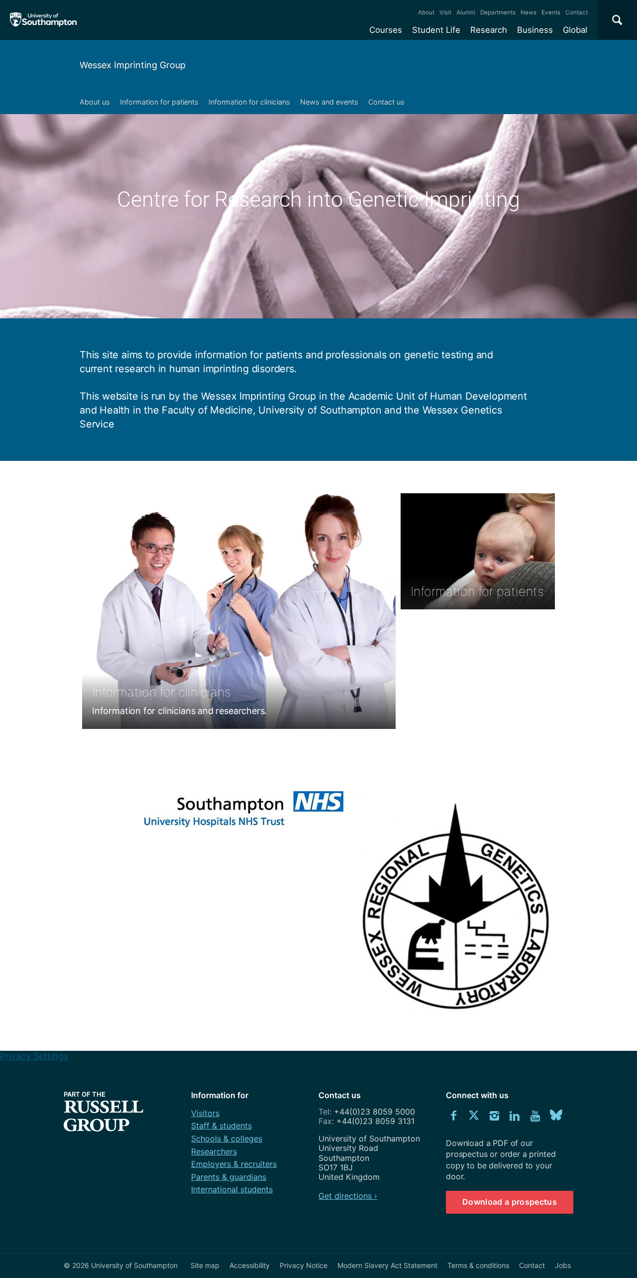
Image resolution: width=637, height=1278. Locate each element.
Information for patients (159, 102)
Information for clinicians (249, 102)
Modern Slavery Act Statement (387, 1265)
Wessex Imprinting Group (133, 65)
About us (95, 102)
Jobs (563, 1265)
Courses (385, 30)
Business (535, 30)
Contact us (386, 102)
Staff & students (221, 1126)
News (528, 12)
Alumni (465, 12)
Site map (205, 1265)
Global (575, 30)
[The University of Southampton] (43, 20)
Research (488, 30)
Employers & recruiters (234, 1164)
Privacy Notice (303, 1265)
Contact (576, 12)
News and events (329, 102)
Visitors (205, 1113)
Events (550, 12)
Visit (445, 12)
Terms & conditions (478, 1265)
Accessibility (249, 1265)
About (426, 12)
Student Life (436, 30)
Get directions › (347, 1196)
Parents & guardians (228, 1177)
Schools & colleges (226, 1138)
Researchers (214, 1151)
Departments (498, 12)
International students (232, 1189)
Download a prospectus (509, 1202)
